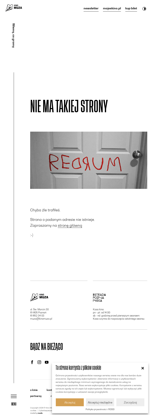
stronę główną (70, 225)
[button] (143, 368)
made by (36, 413)
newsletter (91, 8)
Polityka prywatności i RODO (100, 409)
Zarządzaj (130, 402)
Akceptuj (69, 402)
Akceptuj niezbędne (100, 402)
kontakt (51, 389)
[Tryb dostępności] (144, 8)
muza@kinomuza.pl (41, 318)
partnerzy (36, 396)
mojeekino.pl (112, 8)
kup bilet (131, 8)
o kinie (34, 389)
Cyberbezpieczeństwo (48, 410)
